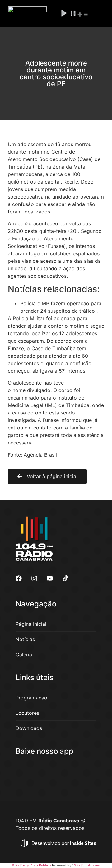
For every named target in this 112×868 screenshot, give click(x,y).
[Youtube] (50, 578)
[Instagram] (34, 578)
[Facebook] (18, 578)
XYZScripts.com (87, 865)
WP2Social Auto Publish (31, 865)
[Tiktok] (65, 578)
